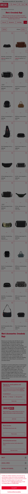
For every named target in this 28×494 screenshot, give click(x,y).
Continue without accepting (14, 491)
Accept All (14, 487)
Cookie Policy (15, 483)
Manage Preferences (16, 481)
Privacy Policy (6, 483)
